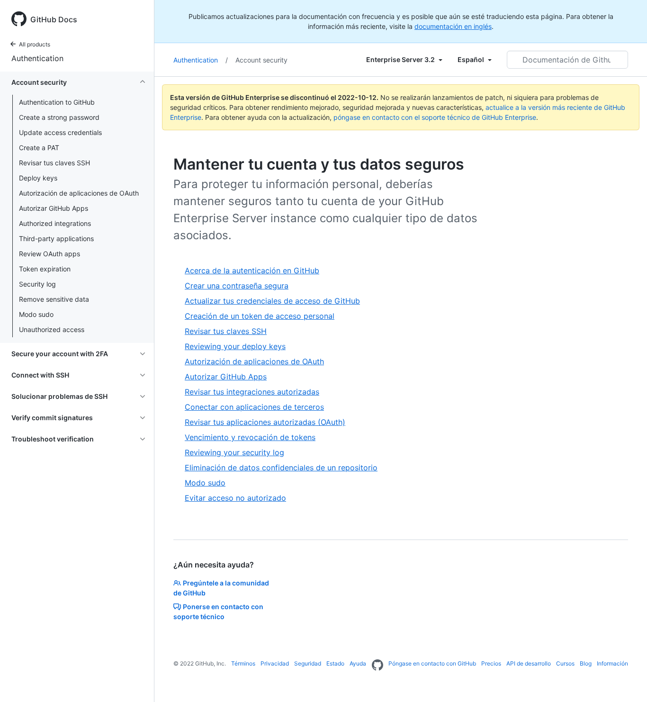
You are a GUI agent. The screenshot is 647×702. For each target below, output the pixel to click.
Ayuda (358, 663)
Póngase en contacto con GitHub (432, 663)
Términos (243, 663)
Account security (261, 60)
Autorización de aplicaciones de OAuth (79, 193)
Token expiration (45, 269)
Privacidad (275, 663)
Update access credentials (60, 132)
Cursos (565, 663)
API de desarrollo (528, 663)
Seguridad (307, 663)
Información (612, 663)
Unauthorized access (51, 329)
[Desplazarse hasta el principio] (626, 681)
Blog (586, 663)
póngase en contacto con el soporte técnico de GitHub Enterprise (434, 117)
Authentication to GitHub (57, 102)
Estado (335, 663)
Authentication (37, 58)
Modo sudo (36, 314)
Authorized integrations (55, 223)
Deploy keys (38, 178)
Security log (37, 284)
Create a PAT (39, 148)
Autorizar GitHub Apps (53, 208)
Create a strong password (59, 117)
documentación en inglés (453, 26)
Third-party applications (56, 238)
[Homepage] (377, 665)
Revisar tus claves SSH (54, 163)
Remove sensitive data (54, 299)
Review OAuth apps (49, 254)
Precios (491, 663)
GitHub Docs (53, 19)
